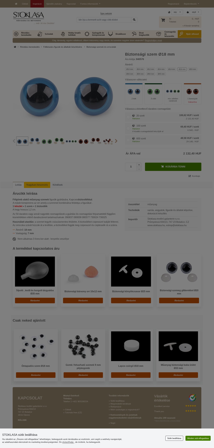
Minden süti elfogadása (198, 438)
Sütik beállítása (174, 438)
